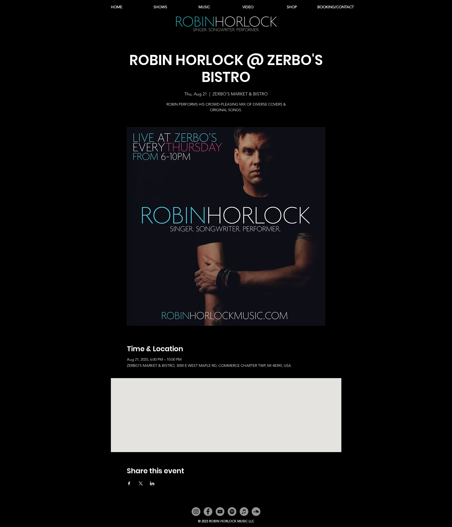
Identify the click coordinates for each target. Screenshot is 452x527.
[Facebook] (208, 511)
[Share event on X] (140, 483)
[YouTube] (220, 511)
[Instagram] (196, 511)
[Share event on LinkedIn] (152, 483)
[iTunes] (244, 511)
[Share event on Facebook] (129, 483)
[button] (204, 7)
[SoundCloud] (256, 511)
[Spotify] (232, 511)
